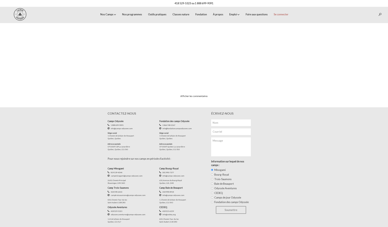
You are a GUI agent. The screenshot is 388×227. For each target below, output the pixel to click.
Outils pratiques (157, 14)
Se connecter (281, 14)
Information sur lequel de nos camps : (227, 163)
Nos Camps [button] (106, 14)
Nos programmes (132, 14)
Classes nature (180, 14)
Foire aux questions (257, 14)
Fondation (201, 14)
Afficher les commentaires (194, 96)
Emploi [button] (233, 14)
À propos (218, 14)
